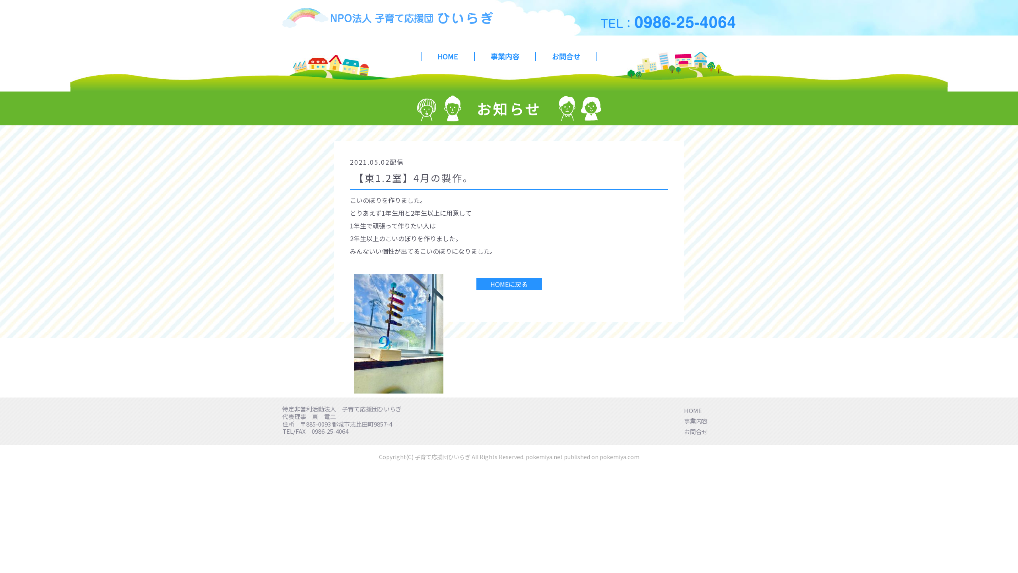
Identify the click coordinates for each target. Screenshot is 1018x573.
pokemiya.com (619, 457)
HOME (447, 56)
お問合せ (566, 56)
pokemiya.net (544, 457)
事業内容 (505, 56)
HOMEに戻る (509, 284)
